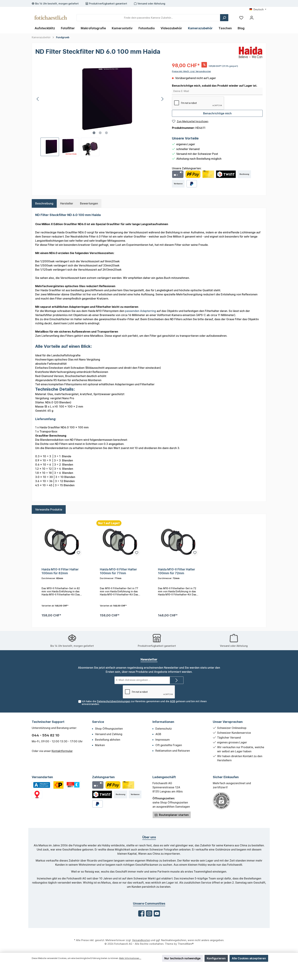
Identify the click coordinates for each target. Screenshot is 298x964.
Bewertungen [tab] (89, 203)
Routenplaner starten (173, 815)
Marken (100, 745)
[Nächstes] (162, 99)
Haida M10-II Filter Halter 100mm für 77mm (118, 571)
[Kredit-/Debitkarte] (177, 174)
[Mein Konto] (251, 17)
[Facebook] (141, 913)
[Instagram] (149, 913)
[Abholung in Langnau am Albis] (37, 794)
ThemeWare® (186, 943)
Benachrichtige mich (217, 113)
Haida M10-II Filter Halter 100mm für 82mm (60, 571)
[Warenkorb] (260, 16)
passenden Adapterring (140, 311)
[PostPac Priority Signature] (58, 785)
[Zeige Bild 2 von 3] (100, 132)
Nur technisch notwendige (182, 958)
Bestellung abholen (107, 739)
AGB (172, 701)
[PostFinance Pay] (193, 174)
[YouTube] (157, 913)
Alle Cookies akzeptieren (249, 958)
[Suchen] (224, 17)
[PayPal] (191, 184)
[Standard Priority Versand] (42, 785)
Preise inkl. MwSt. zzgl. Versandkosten (191, 71)
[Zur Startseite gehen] (51, 17)
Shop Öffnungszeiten (109, 728)
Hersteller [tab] (66, 203)
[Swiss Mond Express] (73, 785)
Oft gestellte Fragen (168, 745)
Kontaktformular (62, 751)
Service (98, 722)
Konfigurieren (216, 958)
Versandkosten (141, 940)
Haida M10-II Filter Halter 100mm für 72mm (176, 571)
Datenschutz (163, 728)
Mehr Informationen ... (130, 958)
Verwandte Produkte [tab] (48, 509)
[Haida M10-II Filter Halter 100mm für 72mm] (178, 541)
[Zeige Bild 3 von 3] (106, 132)
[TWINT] (226, 174)
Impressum (162, 739)
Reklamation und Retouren (172, 750)
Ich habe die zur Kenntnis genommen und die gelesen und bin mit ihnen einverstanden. (144, 703)
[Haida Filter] (251, 52)
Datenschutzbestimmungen (113, 701)
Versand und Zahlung (108, 734)
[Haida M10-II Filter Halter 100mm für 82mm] (62, 541)
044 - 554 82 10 (45, 735)
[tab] (44, 203)
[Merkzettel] (241, 17)
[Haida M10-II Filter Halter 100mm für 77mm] (120, 541)
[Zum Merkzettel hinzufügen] (78, 552)
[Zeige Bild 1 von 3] (94, 132)
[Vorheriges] (38, 99)
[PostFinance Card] (208, 174)
